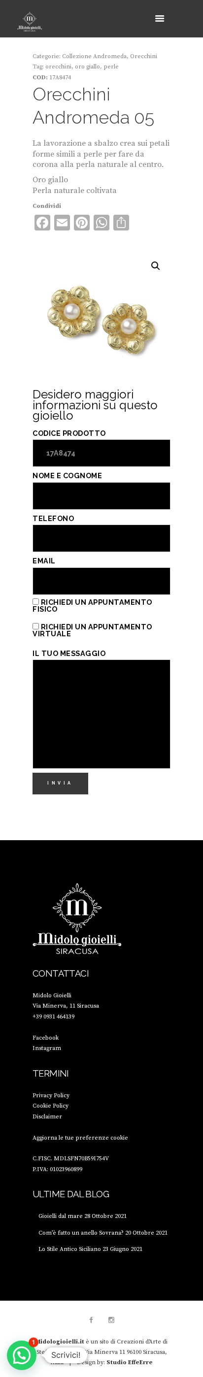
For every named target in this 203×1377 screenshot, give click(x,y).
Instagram (47, 1048)
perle (111, 66)
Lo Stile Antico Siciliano (69, 1249)
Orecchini (143, 56)
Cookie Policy (50, 1106)
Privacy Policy (51, 1095)
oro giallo (87, 66)
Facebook (46, 1038)
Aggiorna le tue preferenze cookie (80, 1138)
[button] (156, 266)
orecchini (58, 66)
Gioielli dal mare (60, 1216)
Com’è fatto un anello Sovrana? (81, 1233)
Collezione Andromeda (94, 56)
